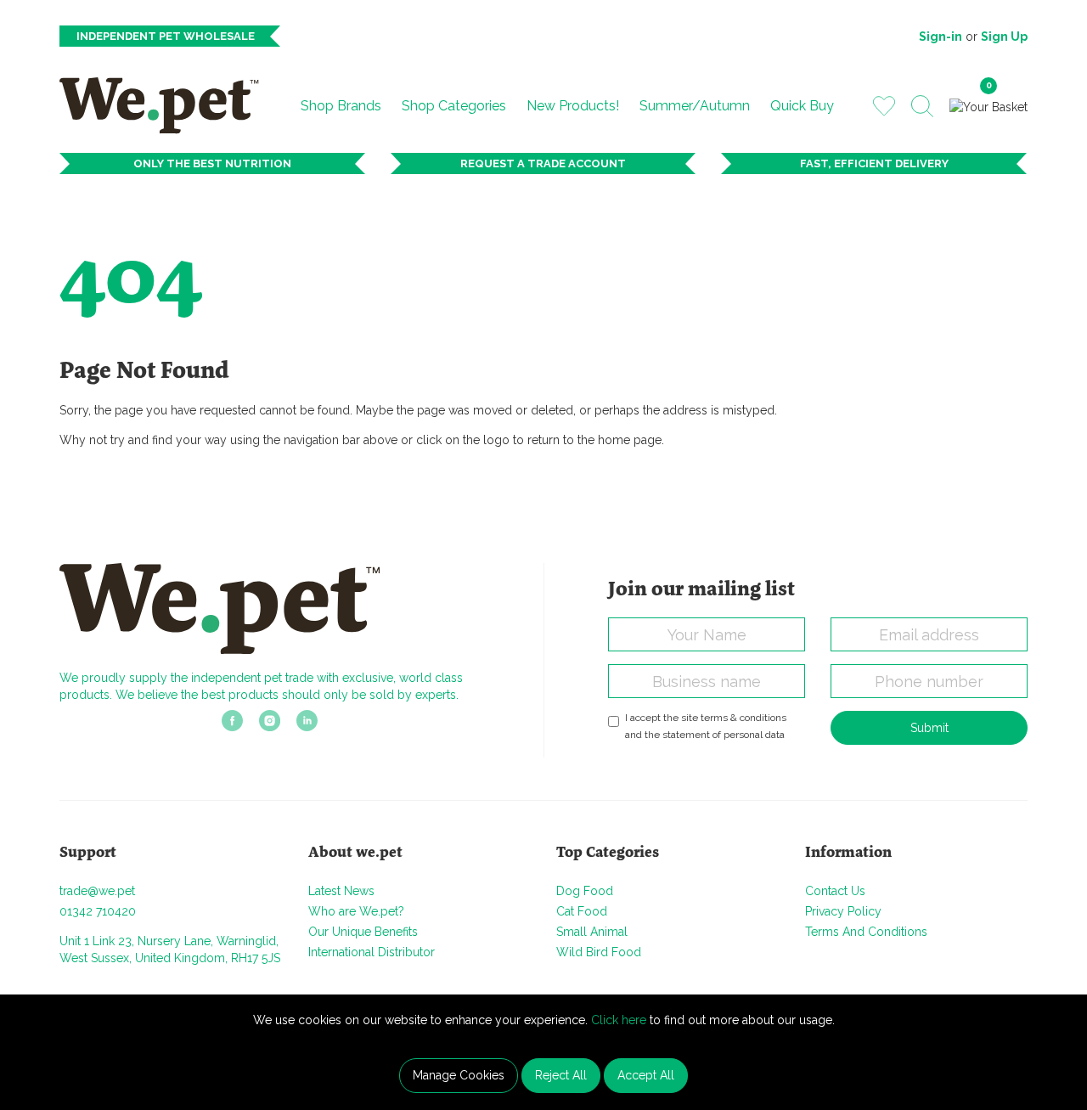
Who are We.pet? (356, 911)
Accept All (645, 1075)
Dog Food (584, 891)
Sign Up (1004, 36)
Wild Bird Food (598, 952)
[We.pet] (166, 105)
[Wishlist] (884, 105)
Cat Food (581, 911)
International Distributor (371, 952)
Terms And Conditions (866, 931)
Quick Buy (802, 106)
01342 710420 (97, 911)
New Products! (573, 106)
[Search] (922, 106)
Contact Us (835, 891)
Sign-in (940, 36)
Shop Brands (341, 106)
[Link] (232, 726)
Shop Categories (454, 106)
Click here (618, 1020)
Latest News (341, 891)
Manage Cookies (458, 1075)
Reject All (561, 1075)
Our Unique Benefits (363, 931)
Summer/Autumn (694, 106)
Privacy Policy (843, 911)
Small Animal (592, 931)
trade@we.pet (97, 891)
